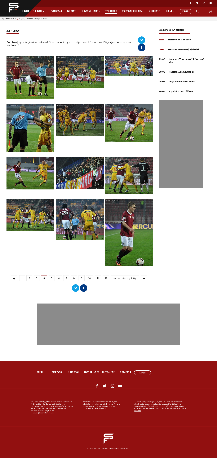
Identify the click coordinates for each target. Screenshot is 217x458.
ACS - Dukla (12, 31)
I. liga (21, 19)
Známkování (56, 11)
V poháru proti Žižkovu (181, 91)
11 (98, 278)
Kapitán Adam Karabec (181, 72)
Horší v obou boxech (179, 39)
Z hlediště (154, 11)
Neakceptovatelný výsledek (183, 49)
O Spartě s (125, 372)
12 (106, 278)
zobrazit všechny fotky (124, 278)
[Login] (212, 11)
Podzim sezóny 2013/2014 (37, 19)
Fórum (25, 11)
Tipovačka (38, 11)
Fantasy (71, 11)
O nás (169, 11)
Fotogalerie (111, 11)
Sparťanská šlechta (132, 11)
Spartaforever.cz (9, 19)
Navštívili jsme (90, 11)
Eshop (185, 12)
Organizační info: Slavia (182, 81)
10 (89, 278)
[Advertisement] (181, 144)
